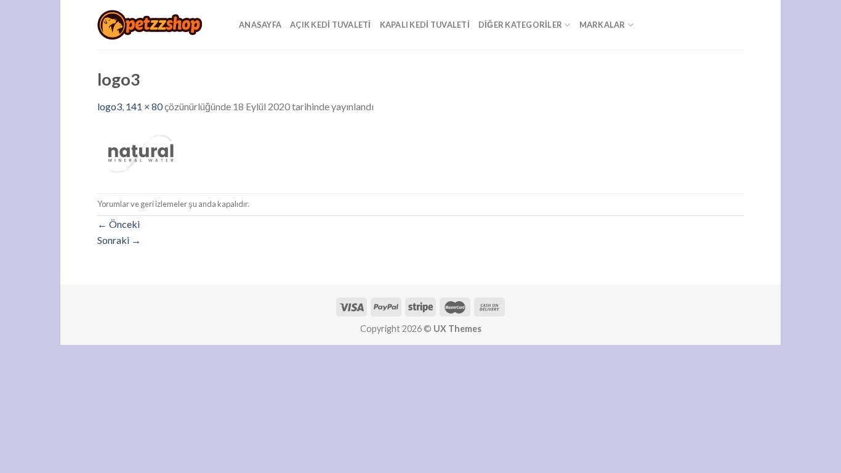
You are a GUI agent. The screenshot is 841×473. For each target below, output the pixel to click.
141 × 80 (144, 106)
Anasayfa (260, 25)
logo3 (109, 106)
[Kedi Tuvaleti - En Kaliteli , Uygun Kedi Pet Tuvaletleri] (158, 25)
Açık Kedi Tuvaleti (330, 25)
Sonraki (119, 240)
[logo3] (140, 152)
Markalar (602, 25)
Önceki (118, 224)
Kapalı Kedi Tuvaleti (425, 25)
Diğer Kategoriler (520, 25)
